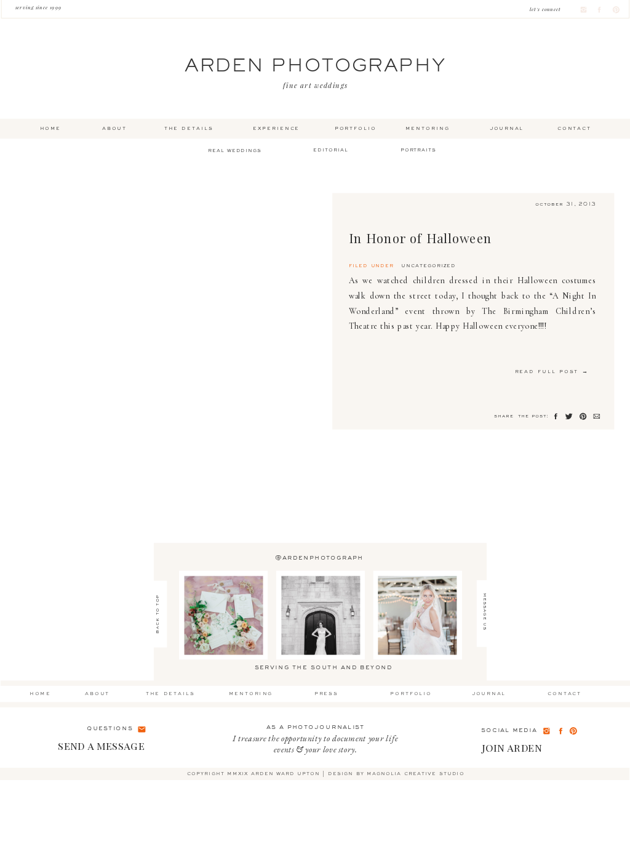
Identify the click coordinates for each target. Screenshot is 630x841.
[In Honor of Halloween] (174, 311)
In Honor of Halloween (420, 238)
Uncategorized (428, 266)
